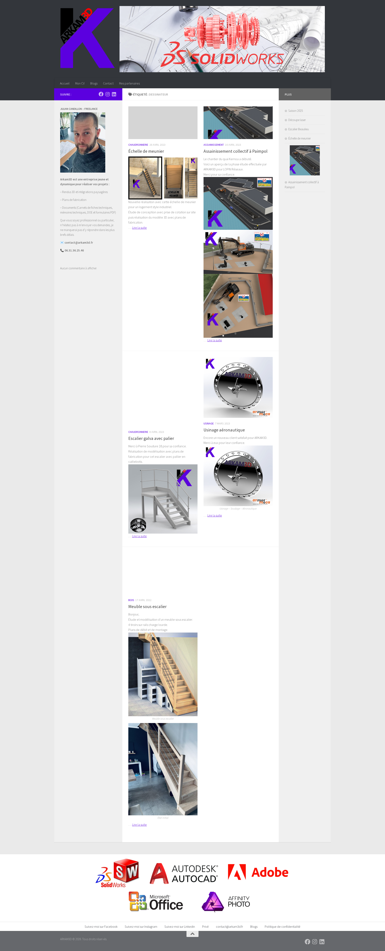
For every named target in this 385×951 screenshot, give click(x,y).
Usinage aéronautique (224, 430)
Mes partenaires (129, 83)
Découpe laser (297, 120)
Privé (205, 927)
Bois (131, 600)
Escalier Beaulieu (298, 129)
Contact (108, 83)
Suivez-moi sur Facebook (101, 927)
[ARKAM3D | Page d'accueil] (87, 38)
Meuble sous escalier (147, 606)
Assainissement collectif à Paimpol (235, 151)
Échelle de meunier (146, 151)
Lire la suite (139, 228)
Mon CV (80, 83)
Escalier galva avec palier (151, 438)
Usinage (209, 423)
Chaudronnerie (138, 144)
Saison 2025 (295, 111)
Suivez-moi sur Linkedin (179, 927)
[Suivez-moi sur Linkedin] (113, 94)
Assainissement (214, 144)
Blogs (93, 83)
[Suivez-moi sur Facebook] (101, 94)
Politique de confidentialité (282, 927)
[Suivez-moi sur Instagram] (107, 94)
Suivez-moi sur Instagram (141, 927)
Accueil (65, 83)
